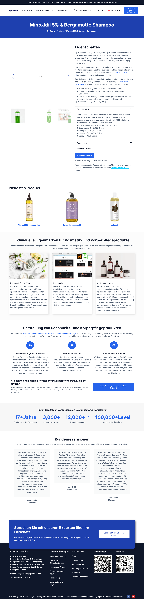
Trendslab (76, 573)
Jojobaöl (114, 225)
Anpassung (82, 143)
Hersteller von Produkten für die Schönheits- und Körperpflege (49, 333)
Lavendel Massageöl (72, 225)
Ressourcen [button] (62, 10)
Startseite (51, 31)
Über (74, 556)
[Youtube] (133, 596)
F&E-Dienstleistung (58, 556)
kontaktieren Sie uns (120, 168)
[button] (114, 10)
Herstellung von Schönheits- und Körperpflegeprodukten (72, 328)
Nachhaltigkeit (78, 564)
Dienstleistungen (59, 551)
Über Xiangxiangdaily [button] (82, 10)
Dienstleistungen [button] (43, 10)
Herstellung (55, 578)
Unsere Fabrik (78, 560)
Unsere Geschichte (80, 577)
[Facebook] (128, 596)
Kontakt (101, 10)
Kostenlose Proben (58, 567)
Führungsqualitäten (80, 569)
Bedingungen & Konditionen (103, 597)
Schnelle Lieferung (85, 148)
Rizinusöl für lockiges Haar (29, 225)
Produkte (61, 31)
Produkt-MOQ (83, 109)
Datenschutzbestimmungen (79, 597)
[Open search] (135, 10)
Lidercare (119, 597)
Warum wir (78, 551)
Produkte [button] (26, 10)
